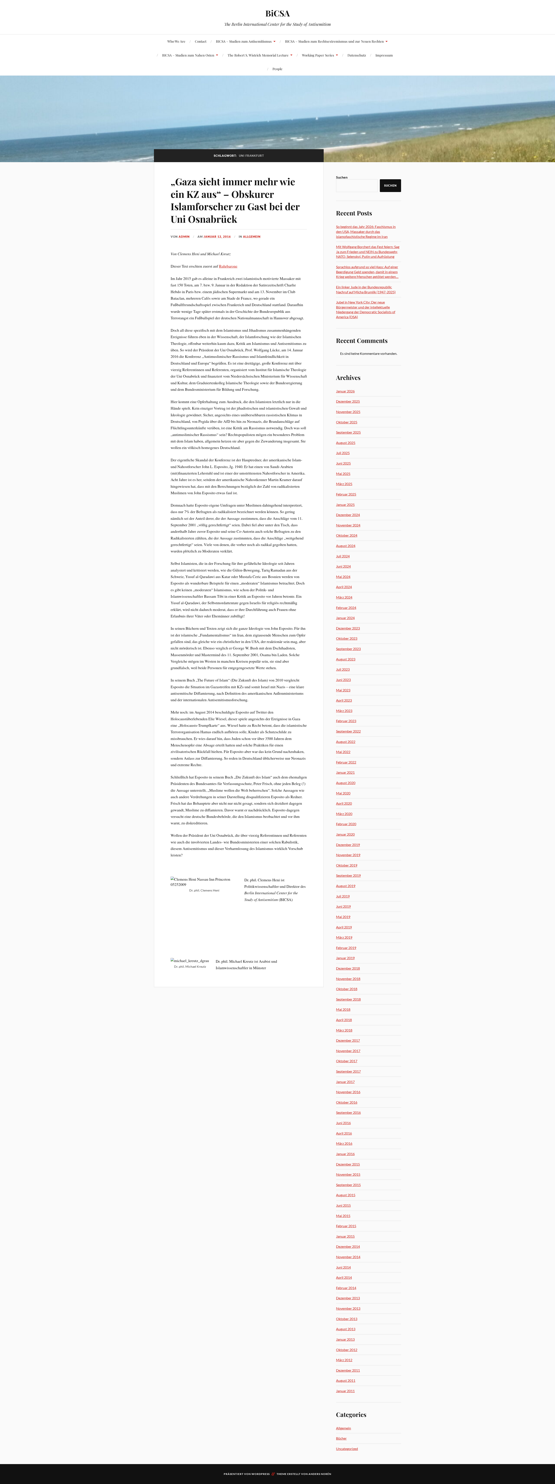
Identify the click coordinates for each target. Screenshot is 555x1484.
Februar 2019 (346, 948)
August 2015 (345, 1195)
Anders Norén (320, 1474)
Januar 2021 (345, 772)
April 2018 (344, 1020)
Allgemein (252, 236)
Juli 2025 (343, 453)
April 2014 (344, 1277)
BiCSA (277, 13)
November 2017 (348, 1051)
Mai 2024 (343, 577)
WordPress (260, 1474)
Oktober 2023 (346, 638)
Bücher (341, 1438)
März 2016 (344, 1143)
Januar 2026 (345, 391)
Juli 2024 (343, 556)
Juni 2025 (343, 463)
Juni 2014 (343, 1267)
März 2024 (344, 597)
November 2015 (348, 1174)
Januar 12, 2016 (217, 236)
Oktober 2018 (346, 989)
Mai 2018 (343, 1009)
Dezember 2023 (348, 628)
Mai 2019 (343, 917)
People (277, 68)
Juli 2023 (343, 669)
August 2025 (345, 443)
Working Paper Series (318, 55)
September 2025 (348, 432)
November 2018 (348, 979)
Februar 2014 (346, 1288)
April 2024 (344, 587)
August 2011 (345, 1380)
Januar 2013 (345, 1339)
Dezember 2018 (348, 968)
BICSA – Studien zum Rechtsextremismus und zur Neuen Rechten (334, 41)
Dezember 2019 (348, 845)
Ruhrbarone (228, 266)
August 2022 (345, 742)
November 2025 (348, 412)
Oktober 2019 (346, 865)
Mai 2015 (343, 1216)
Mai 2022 (343, 752)
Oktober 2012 (346, 1350)
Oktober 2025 (346, 422)
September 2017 (348, 1071)
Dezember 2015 (348, 1164)
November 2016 (348, 1092)
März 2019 (344, 937)
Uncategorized (347, 1449)
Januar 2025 (345, 504)
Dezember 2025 (348, 401)
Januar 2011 (345, 1391)
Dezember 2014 (348, 1246)
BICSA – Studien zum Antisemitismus (244, 41)
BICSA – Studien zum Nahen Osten (188, 55)
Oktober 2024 (346, 535)
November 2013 (348, 1308)
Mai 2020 (343, 793)
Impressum (384, 55)
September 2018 (348, 999)
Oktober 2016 (346, 1102)
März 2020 (344, 814)
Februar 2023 (346, 721)
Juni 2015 (343, 1205)
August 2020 (345, 783)
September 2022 (348, 731)
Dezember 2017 (348, 1040)
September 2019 (348, 875)
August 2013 (345, 1329)
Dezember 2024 (348, 515)
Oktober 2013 (346, 1319)
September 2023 (348, 649)
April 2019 (344, 927)
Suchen (342, 177)
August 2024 (345, 546)
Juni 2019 (343, 906)
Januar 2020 (345, 834)
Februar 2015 (346, 1226)
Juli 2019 (343, 896)
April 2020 (344, 803)
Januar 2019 (345, 958)
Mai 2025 (343, 474)
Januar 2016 (345, 1154)
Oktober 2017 (346, 1061)
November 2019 (348, 855)
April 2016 (344, 1133)
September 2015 (348, 1185)
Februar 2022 (346, 762)
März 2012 (344, 1360)
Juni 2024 (343, 566)
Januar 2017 (345, 1082)
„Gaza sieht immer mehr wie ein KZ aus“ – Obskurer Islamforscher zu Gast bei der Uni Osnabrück (235, 200)
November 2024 (348, 525)
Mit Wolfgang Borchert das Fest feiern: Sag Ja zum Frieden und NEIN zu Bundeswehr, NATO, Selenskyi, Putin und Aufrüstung (367, 251)
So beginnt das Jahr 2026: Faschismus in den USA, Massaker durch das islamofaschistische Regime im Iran (366, 231)
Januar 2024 (345, 618)
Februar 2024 (346, 608)
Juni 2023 (343, 680)
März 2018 (344, 1030)
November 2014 (348, 1257)
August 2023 (345, 659)
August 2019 (345, 886)
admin (184, 236)
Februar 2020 (346, 824)
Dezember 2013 (348, 1298)
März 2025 (344, 484)
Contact (200, 41)
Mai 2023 (343, 690)
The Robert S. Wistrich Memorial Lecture (258, 55)
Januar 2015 (345, 1236)
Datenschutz (357, 55)
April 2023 (344, 700)
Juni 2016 (343, 1123)
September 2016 (348, 1112)
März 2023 (344, 711)
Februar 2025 (346, 494)
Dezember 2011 (348, 1370)
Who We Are (176, 41)
